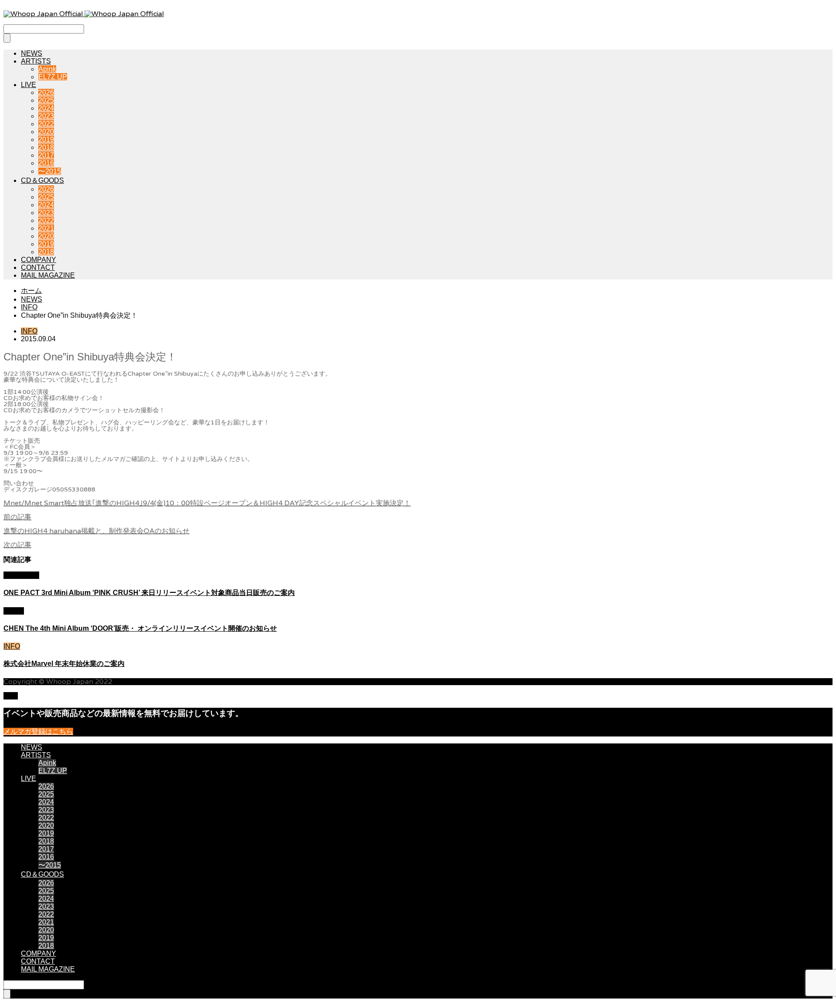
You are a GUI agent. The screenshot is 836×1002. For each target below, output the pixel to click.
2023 (46, 116)
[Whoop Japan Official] (83, 14)
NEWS (31, 53)
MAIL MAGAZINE (48, 275)
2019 (46, 139)
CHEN (13, 611)
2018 (46, 147)
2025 (46, 100)
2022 (46, 124)
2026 (46, 92)
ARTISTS (36, 61)
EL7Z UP (52, 77)
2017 (46, 155)
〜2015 (49, 171)
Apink (47, 69)
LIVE (28, 84)
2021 (46, 228)
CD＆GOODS (42, 180)
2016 (46, 163)
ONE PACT (21, 575)
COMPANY (38, 259)
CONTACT (38, 267)
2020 (46, 131)
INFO (29, 331)
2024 (46, 108)
